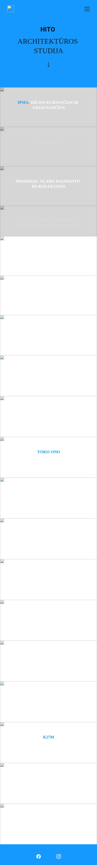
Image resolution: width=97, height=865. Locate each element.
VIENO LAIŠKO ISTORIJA (48, 655)
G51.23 (48, 533)
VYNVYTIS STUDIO (48, 330)
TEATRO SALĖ (48, 142)
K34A (49, 409)
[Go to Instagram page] (58, 856)
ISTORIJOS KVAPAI (49, 251)
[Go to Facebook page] (38, 856)
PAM (48, 492)
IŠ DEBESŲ (48, 615)
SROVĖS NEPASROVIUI (48, 696)
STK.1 (48, 574)
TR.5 (48, 370)
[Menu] (87, 9)
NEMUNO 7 (48, 296)
